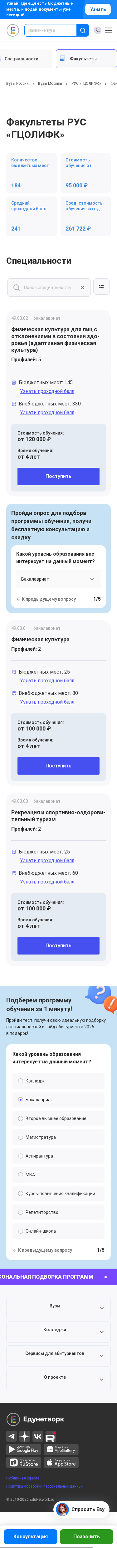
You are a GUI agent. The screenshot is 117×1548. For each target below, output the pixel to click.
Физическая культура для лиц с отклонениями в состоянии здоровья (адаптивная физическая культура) (55, 339)
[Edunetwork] (13, 30)
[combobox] (54, 30)
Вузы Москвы (50, 83)
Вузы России (17, 83)
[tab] (86, 58)
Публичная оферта (22, 1478)
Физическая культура (40, 639)
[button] (58, 1308)
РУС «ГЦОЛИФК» (86, 83)
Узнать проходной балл (47, 391)
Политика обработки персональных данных (44, 1486)
